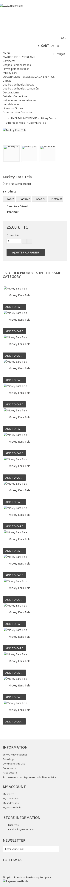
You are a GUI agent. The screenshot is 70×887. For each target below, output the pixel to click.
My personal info (12, 807)
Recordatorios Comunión (18, 112)
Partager (24, 199)
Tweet (10, 199)
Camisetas (9, 61)
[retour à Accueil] (5, 118)
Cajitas (7, 80)
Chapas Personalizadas (17, 65)
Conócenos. (9, 768)
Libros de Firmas (13, 108)
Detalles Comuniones (16, 96)
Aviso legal (9, 759)
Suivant (4, 171)
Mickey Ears (10, 72)
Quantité (12, 235)
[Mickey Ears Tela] (11, 153)
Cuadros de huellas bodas (18, 84)
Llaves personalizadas (16, 69)
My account (14, 786)
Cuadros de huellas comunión (21, 88)
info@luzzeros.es (25, 829)
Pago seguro (10, 772)
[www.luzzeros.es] (35, 12)
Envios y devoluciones (15, 754)
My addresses (11, 803)
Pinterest (56, 199)
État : (6, 184)
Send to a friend (17, 206)
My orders (8, 794)
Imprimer (12, 211)
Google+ (40, 199)
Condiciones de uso (14, 763)
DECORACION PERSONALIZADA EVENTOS (29, 76)
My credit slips (11, 798)
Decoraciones (11, 92)
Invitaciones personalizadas (19, 100)
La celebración (11, 104)
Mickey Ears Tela (19, 295)
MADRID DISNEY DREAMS (19, 57)
